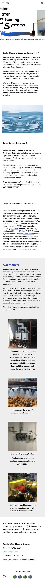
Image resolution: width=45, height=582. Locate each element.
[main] (22, 74)
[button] (3, 3)
